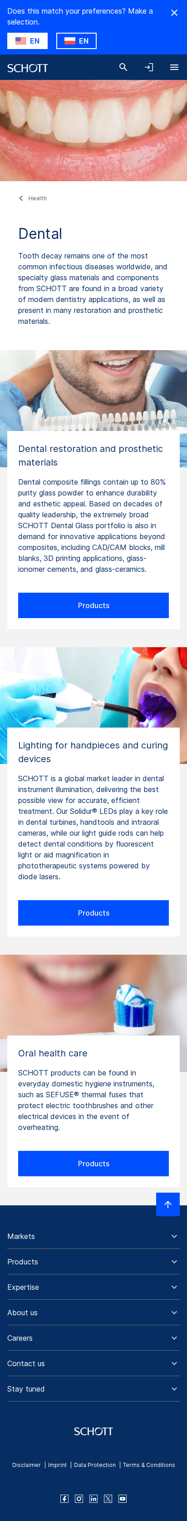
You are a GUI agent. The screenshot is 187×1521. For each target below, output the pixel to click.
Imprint (57, 1465)
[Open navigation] (174, 67)
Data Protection (95, 1465)
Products (93, 605)
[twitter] (108, 1499)
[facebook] (64, 1499)
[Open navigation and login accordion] (148, 67)
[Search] (123, 67)
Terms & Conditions (149, 1465)
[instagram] (79, 1499)
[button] (93, 1236)
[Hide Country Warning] (174, 12)
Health (38, 198)
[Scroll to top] (168, 1204)
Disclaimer (26, 1465)
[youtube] (122, 1499)
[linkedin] (93, 1499)
